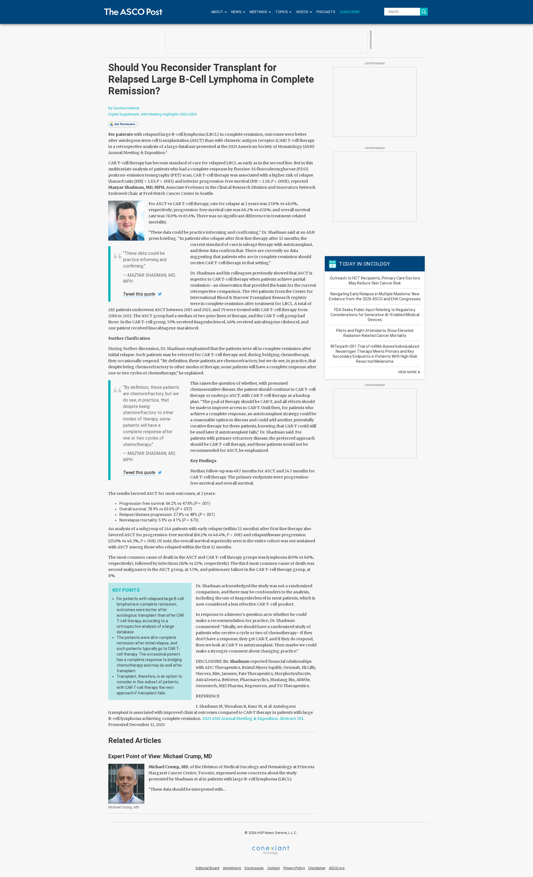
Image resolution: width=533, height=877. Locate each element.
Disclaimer (316, 868)
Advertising (232, 868)
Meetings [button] (259, 12)
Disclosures (254, 868)
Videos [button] (302, 12)
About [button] (217, 12)
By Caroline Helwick (124, 108)
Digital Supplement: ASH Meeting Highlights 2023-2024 (152, 114)
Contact (273, 868)
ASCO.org (337, 868)
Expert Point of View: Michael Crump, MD (160, 756)
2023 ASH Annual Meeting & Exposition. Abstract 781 (252, 718)
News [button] (236, 12)
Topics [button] (282, 12)
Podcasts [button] (325, 12)
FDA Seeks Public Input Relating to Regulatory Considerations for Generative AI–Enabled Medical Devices (374, 315)
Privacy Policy (294, 868)
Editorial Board (207, 868)
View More (408, 372)
